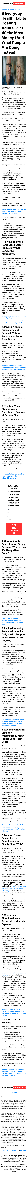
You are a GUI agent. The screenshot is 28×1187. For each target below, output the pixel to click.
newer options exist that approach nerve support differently (14, 889)
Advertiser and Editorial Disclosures (11, 9)
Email (7, 516)
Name (8, 509)
